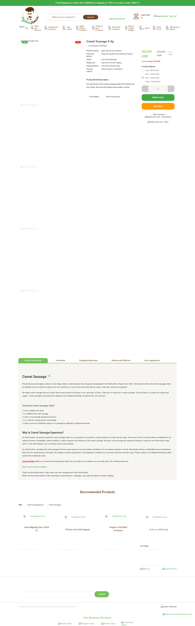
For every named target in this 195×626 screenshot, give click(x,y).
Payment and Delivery (67, 567)
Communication (24, 554)
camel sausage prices (35, 505)
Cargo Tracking (105, 567)
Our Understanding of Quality (29, 571)
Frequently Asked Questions (110, 571)
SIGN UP (102, 594)
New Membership (106, 558)
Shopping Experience (88, 360)
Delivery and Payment (121, 360)
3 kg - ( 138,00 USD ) (152, 74)
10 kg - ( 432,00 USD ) (153, 82)
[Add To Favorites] (158, 114)
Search (90, 17)
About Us (22, 558)
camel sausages (55, 505)
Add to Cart (158, 97)
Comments (60, 360)
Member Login (105, 554)
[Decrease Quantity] (145, 88)
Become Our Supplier (26, 579)
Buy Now (158, 106)
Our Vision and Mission (27, 567)
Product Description (33, 360)
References (23, 575)
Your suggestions (152, 360)
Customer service (106, 563)
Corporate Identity (25, 563)
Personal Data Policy (67, 571)
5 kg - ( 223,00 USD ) (152, 78)
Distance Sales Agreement (69, 554)
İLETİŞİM (144, 546)
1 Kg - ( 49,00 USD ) (152, 70)
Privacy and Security (67, 563)
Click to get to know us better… (35, 467)
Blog (101, 575)
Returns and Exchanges (68, 558)
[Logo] (29, 16)
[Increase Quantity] (171, 88)
